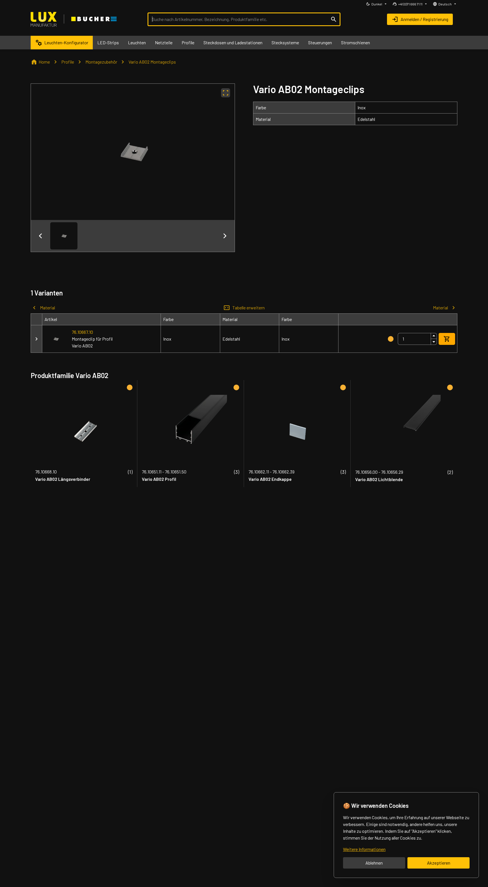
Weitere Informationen (364, 849)
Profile (67, 61)
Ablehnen (374, 862)
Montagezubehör (101, 61)
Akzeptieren (438, 862)
